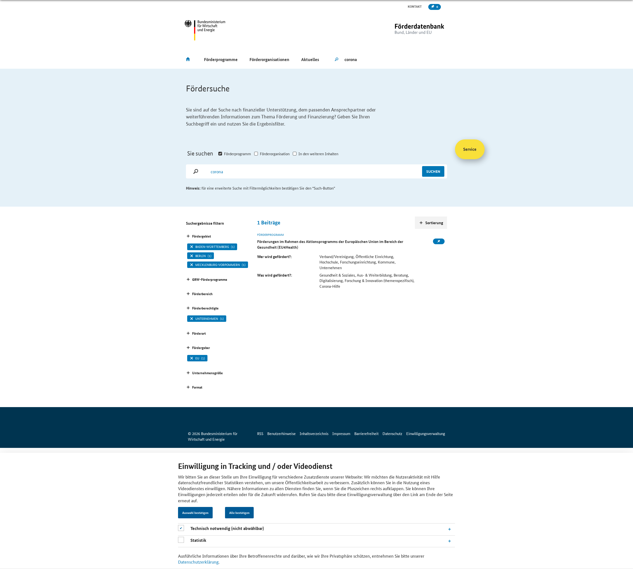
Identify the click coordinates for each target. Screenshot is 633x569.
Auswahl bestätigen (195, 513)
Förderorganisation (275, 153)
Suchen (433, 171)
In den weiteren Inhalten (318, 153)
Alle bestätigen (239, 513)
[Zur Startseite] (409, 30)
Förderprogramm (237, 153)
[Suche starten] (336, 60)
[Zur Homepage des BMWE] (205, 30)
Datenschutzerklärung (198, 562)
